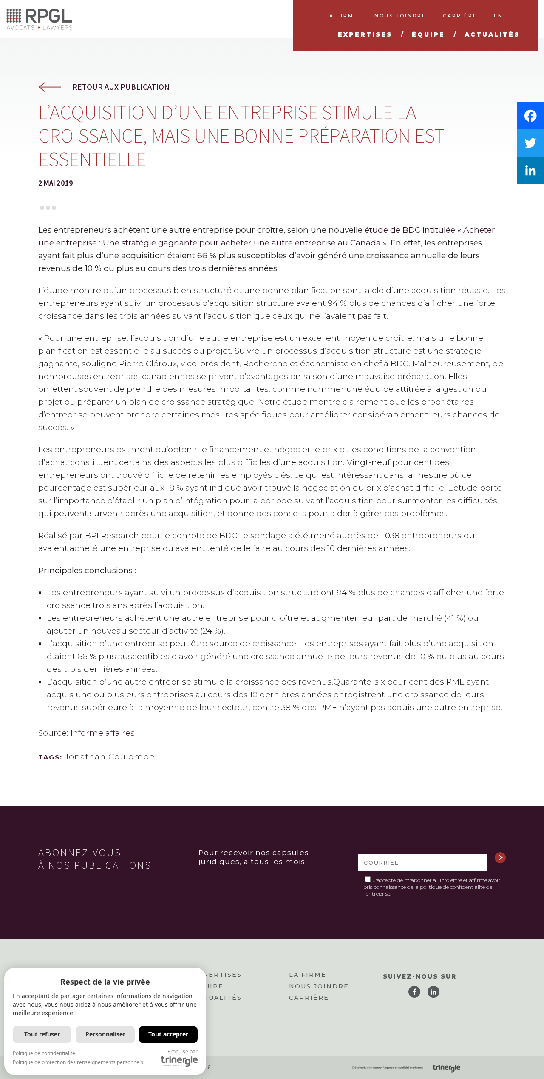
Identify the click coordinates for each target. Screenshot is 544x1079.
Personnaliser (105, 1034)
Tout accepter (168, 1034)
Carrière (309, 998)
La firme (307, 975)
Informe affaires (103, 733)
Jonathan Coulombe (110, 757)
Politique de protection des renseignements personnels (78, 1062)
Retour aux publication (121, 87)
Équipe (208, 986)
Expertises (217, 975)
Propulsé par (182, 1051)
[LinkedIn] (530, 170)
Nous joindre (319, 986)
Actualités (217, 998)
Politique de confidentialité (44, 1053)
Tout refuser (42, 1034)
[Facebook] (530, 115)
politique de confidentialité (452, 887)
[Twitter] (530, 143)
